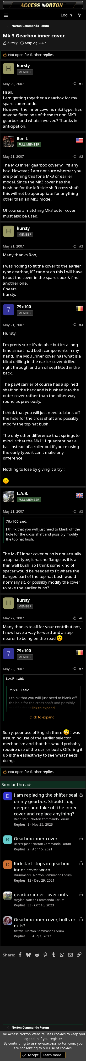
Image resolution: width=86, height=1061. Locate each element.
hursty (12, 42)
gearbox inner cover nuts (41, 894)
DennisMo (21, 819)
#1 (81, 83)
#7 (81, 669)
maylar (19, 900)
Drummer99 (22, 875)
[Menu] (6, 14)
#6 (81, 618)
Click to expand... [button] (43, 717)
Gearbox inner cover (36, 838)
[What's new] (80, 15)
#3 (81, 246)
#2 (81, 156)
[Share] (74, 84)
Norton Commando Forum (50, 819)
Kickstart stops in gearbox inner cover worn (41, 866)
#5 (81, 511)
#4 (81, 325)
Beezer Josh (22, 844)
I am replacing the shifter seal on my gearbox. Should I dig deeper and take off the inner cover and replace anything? (45, 804)
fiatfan (18, 931)
